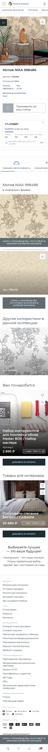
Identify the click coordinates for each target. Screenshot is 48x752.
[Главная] (20, 4)
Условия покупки (12, 630)
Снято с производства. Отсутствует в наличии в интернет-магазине (24, 303)
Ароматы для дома (13, 10)
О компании (9, 609)
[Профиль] (39, 3)
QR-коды (7, 677)
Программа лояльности (16, 642)
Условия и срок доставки (16, 626)
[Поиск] (8, 748)
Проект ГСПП (10, 669)
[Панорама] (3, 22)
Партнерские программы (17, 659)
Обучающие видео (13, 701)
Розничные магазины (15, 593)
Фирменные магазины (15, 585)
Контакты (8, 617)
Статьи (6, 697)
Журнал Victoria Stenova (16, 646)
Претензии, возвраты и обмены (20, 634)
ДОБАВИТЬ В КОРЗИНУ (24, 462)
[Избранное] (18, 748)
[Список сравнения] (29, 748)
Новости (7, 613)
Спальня (33, 10)
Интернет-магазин (13, 597)
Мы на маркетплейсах (15, 601)
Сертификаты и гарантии (17, 673)
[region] (24, 164)
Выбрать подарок (12, 650)
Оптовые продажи (13, 589)
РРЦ (5, 681)
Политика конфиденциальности (21, 638)
